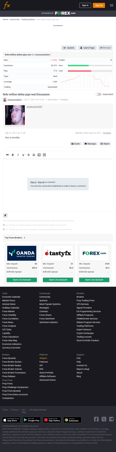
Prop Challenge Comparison (15, 387)
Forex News (7, 322)
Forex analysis (9, 326)
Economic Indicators (11, 344)
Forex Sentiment (47, 318)
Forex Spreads (9, 358)
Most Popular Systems (50, 304)
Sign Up (99, 5)
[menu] (112, 5)
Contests (43, 311)
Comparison (8, 398)
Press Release (8, 376)
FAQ (79, 358)
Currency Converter (11, 347)
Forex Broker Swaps (11, 365)
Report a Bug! (83, 369)
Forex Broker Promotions (14, 372)
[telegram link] (111, 419)
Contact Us (82, 365)
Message (106, 47)
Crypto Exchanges (85, 333)
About (79, 372)
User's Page (89, 48)
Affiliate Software (47, 376)
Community (44, 297)
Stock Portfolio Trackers (88, 340)
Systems (43, 300)
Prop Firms (7, 383)
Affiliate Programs (85, 315)
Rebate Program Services (88, 322)
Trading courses (84, 337)
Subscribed (108, 94)
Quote (77, 144)
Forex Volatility (9, 315)
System (70, 48)
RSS (41, 369)
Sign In (85, 5)
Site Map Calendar (38, 410)
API (41, 365)
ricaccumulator (42, 54)
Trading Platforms (85, 326)
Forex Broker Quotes (11, 362)
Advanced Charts (47, 380)
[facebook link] (96, 419)
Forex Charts (45, 315)
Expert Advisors (84, 329)
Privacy (14, 410)
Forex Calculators (10, 337)
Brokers (80, 297)
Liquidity (6, 333)
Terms (5, 410)
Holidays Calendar (10, 308)
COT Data (6, 329)
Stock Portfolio (46, 372)
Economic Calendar (11, 297)
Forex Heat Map (9, 340)
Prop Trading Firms (85, 300)
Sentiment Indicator (48, 322)
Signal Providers (84, 308)
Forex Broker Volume (12, 369)
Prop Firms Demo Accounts (15, 394)
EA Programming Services (89, 311)
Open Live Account (22, 280)
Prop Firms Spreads (11, 391)
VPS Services (83, 304)
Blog (79, 376)
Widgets (43, 358)
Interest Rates (8, 304)
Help (79, 362)
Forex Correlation (10, 318)
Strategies (44, 308)
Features (43, 362)
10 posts (107, 133)
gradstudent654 (34, 106)
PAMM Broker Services (87, 318)
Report (106, 144)
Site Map (24, 411)
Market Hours (8, 300)
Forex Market (8, 311)
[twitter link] (104, 419)
